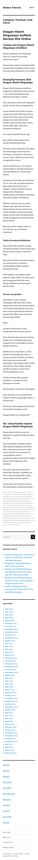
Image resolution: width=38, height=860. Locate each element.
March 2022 (10, 750)
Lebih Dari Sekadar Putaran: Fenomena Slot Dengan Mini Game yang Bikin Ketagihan (19, 589)
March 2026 (10, 621)
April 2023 (9, 721)
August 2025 (10, 641)
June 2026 (9, 612)
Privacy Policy (8, 847)
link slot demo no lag (14, 505)
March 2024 (10, 690)
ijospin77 (6, 776)
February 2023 (11, 727)
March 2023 (9, 724)
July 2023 (8, 713)
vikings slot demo (20, 520)
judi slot (6, 765)
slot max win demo (25, 518)
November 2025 (11, 632)
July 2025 (8, 644)
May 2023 (9, 718)
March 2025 (10, 655)
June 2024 (9, 681)
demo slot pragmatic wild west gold (15, 499)
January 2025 (10, 661)
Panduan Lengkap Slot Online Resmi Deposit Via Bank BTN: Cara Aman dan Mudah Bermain (19, 557)
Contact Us (7, 842)
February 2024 (11, 692)
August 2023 (10, 710)
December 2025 (11, 629)
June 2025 (9, 646)
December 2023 (11, 698)
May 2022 (9, 744)
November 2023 (11, 701)
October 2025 (10, 635)
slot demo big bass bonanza (23, 514)
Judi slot (6, 822)
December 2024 (11, 664)
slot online (7, 782)
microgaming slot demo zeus (12, 509)
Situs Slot (7, 832)
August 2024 (10, 675)
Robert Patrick (12, 7)
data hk (6, 771)
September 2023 (11, 707)
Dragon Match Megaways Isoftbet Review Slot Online (17, 35)
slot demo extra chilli (10, 516)
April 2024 (9, 687)
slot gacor (7, 799)
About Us (7, 837)
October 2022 (10, 739)
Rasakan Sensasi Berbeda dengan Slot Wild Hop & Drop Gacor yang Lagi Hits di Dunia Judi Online (18, 572)
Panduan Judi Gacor (19, 492)
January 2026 (10, 626)
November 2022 (11, 736)
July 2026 (9, 609)
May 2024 (9, 684)
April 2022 (9, 747)
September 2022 (11, 741)
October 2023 (10, 704)
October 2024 (10, 669)
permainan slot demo (13, 512)
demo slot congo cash (24, 496)
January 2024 (10, 695)
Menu (31, 7)
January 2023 (10, 730)
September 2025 (11, 638)
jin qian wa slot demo (17, 503)
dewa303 (6, 805)
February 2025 (11, 658)
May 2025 (9, 649)
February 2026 (11, 623)
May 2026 (9, 615)
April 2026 (9, 618)
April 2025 (9, 652)
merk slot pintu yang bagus (25, 507)
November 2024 (11, 667)
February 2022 (11, 753)
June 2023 (9, 716)
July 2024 (8, 678)
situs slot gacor (9, 794)
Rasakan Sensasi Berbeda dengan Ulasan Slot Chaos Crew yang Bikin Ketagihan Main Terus (19, 580)
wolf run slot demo (13, 524)
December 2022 (11, 733)
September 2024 (11, 672)
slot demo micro (22, 516)
